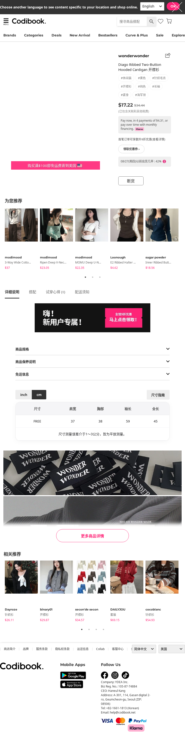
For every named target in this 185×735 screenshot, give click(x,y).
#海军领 (140, 95)
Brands (9, 35)
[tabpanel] (22, 239)
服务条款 (42, 649)
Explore (178, 35)
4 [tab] (103, 629)
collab (100, 649)
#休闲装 (126, 78)
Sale (160, 35)
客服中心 (118, 649)
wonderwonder (133, 56)
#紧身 (125, 95)
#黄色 (142, 78)
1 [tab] (85, 277)
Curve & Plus (137, 35)
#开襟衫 (126, 86)
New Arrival (80, 35)
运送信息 (83, 649)
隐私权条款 (62, 649)
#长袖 (156, 86)
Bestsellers (107, 35)
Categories (33, 35)
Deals (56, 35)
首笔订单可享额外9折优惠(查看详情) (141, 139)
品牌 (26, 649)
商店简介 (9, 649)
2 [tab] (92, 277)
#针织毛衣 (159, 78)
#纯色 (142, 86)
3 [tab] (99, 277)
